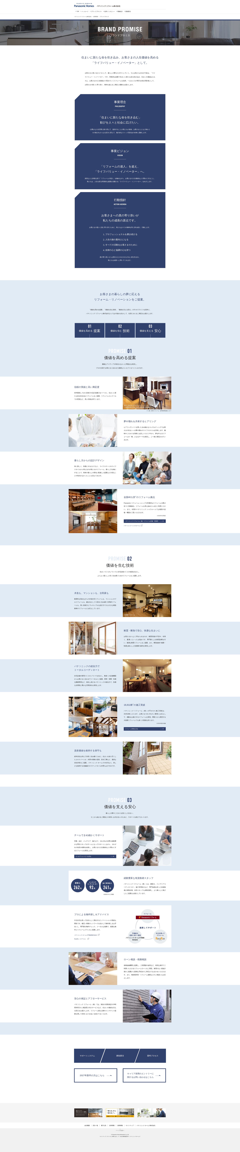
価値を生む (120, 331)
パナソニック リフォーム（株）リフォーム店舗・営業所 (141, 521)
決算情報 (111, 1125)
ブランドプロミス (96, 11)
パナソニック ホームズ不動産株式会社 (85, 935)
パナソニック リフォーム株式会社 (82, 16)
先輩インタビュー (109, 11)
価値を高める (89, 331)
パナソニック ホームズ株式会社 (146, 1125)
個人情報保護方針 (124, 1136)
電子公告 (103, 1125)
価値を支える (150, 331)
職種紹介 (120, 11)
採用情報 (95, 16)
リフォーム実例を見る (131, 729)
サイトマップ (130, 1125)
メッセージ (85, 11)
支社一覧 (95, 1125)
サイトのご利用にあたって (113, 1136)
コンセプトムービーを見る (83, 856)
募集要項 (128, 11)
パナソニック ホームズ (135, 1136)
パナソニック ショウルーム (132, 525)
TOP (78, 11)
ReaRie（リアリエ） (80, 939)
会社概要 (87, 1125)
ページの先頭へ (120, 1130)
